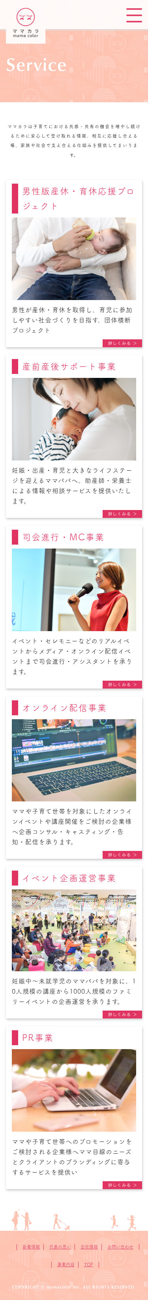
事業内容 (66, 1264)
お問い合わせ (120, 1247)
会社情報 (89, 1247)
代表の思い (60, 1247)
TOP (88, 1264)
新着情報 (31, 1247)
